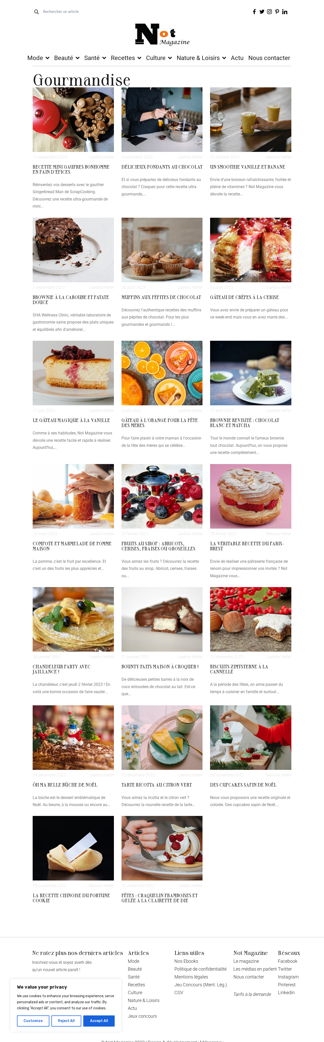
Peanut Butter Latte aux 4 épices (249, 895)
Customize (33, 1021)
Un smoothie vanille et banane (247, 167)
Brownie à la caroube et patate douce (71, 299)
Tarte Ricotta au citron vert (157, 785)
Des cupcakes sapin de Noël (243, 785)
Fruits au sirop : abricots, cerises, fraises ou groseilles (158, 545)
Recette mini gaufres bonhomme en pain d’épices (71, 169)
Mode (35, 58)
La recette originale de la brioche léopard (243, 992)
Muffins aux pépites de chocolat (161, 297)
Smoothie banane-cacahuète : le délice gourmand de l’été (161, 992)
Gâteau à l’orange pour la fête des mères (160, 422)
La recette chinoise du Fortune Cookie (71, 897)
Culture (156, 58)
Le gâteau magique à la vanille (71, 420)
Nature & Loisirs (198, 58)
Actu (237, 58)
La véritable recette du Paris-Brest (247, 545)
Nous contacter (269, 58)
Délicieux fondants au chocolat (162, 167)
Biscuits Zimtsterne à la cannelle (239, 668)
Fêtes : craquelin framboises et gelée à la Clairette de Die (160, 897)
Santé (92, 58)
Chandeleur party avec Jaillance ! (62, 668)
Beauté (63, 58)
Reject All (66, 1021)
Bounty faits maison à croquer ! (160, 666)
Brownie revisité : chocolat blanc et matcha (244, 422)
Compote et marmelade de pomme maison (72, 545)
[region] (66, 1005)
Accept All (99, 1021)
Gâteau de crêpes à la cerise (244, 297)
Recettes (123, 58)
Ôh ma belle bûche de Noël (65, 785)
